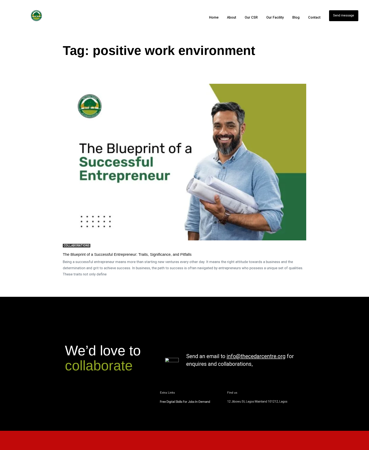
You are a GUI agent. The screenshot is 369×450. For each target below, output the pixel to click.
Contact (314, 17)
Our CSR (251, 17)
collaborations (77, 245)
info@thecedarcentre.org (256, 356)
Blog (296, 17)
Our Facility (275, 17)
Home (213, 17)
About (231, 17)
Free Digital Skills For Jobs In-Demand (185, 401)
